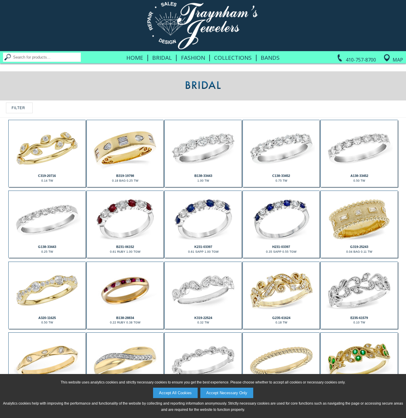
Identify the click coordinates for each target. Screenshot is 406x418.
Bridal (162, 58)
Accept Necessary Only (226, 393)
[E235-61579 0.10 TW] (359, 311)
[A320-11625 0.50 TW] (47, 311)
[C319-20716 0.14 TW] (47, 169)
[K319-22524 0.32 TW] (203, 311)
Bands (270, 58)
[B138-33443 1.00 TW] (203, 169)
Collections (233, 58)
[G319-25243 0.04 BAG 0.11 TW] (359, 240)
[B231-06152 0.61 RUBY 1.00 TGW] (125, 240)
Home (134, 58)
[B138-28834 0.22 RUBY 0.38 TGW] (125, 311)
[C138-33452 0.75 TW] (281, 169)
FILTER (18, 108)
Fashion (193, 58)
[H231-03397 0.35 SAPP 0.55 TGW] (281, 240)
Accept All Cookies (175, 393)
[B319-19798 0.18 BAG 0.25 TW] (125, 169)
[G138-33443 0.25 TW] (47, 240)
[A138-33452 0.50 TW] (359, 169)
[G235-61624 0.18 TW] (281, 311)
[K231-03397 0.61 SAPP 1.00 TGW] (203, 240)
